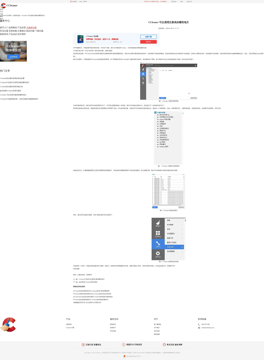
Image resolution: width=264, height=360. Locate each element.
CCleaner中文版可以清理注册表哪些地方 (14, 82)
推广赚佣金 (157, 324)
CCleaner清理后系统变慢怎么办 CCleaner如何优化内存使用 (92, 294)
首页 (1, 9)
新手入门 (4, 27)
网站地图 (157, 334)
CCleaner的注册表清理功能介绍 (11, 86)
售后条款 (157, 331)
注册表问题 (31, 27)
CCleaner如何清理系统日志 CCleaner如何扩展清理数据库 (91, 291)
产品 (1, 11)
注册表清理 (133, 59)
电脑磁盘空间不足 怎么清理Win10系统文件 (87, 302)
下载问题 (39, 31)
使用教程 (13, 27)
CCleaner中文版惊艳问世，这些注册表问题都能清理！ (19, 99)
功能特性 (69, 324)
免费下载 (148, 37)
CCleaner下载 (70, 327)
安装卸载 (13, 31)
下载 (1, 14)
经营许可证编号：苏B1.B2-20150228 (133, 353)
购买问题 (30, 31)
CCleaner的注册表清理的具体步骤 (12, 78)
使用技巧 (113, 327)
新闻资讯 (4, 34)
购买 (1, 18)
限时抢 (148, 42)
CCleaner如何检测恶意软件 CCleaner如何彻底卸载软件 (90, 299)
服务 (1, 16)
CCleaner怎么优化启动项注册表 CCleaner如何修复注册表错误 (93, 297)
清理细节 (89, 275)
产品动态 (13, 34)
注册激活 (22, 31)
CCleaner (12, 5)
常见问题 (4, 31)
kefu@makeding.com (208, 327)
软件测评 (22, 34)
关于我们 (157, 327)
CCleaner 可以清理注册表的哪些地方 (13, 95)
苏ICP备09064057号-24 (133, 356)
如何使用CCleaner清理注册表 (10, 91)
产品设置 (22, 27)
